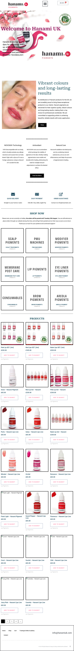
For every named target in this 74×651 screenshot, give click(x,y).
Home (3, 630)
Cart (15, 630)
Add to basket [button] (9, 355)
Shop (9, 630)
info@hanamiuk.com (62, 633)
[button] (45, 3)
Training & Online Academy (27, 630)
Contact (6, 635)
